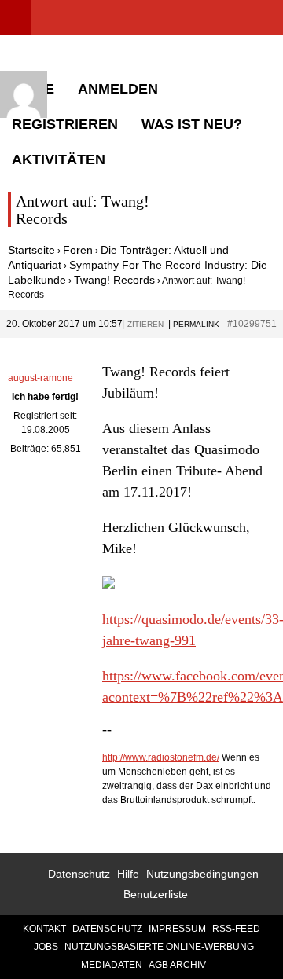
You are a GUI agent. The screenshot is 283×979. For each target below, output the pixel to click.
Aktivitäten (58, 159)
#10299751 (252, 323)
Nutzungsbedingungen (202, 873)
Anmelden (118, 89)
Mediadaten (111, 964)
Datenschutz (79, 873)
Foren (78, 250)
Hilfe (128, 873)
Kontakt (44, 928)
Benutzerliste (155, 894)
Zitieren (145, 324)
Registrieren (65, 124)
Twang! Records (114, 279)
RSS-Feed (236, 928)
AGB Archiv (177, 964)
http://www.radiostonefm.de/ (160, 757)
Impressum (177, 928)
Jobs (46, 946)
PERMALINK (196, 324)
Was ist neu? (192, 124)
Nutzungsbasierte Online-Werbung (159, 946)
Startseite (31, 250)
